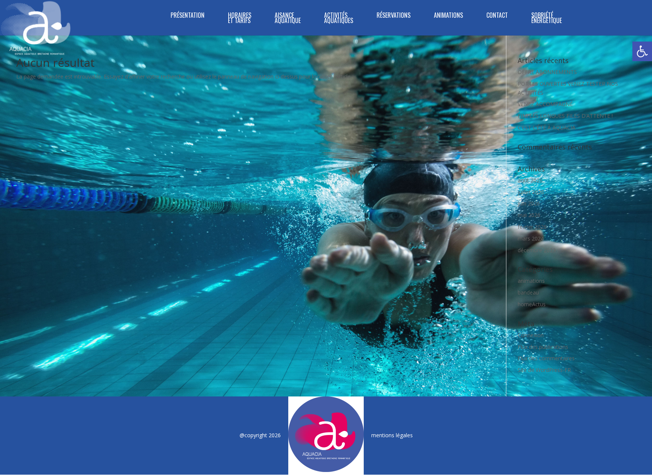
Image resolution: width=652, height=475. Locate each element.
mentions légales (392, 435)
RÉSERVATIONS (394, 16)
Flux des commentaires (546, 358)
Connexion (531, 335)
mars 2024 (531, 238)
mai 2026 (529, 215)
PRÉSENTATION (188, 16)
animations (531, 280)
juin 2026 (529, 203)
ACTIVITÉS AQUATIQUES (338, 18)
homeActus (532, 304)
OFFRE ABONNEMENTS (547, 72)
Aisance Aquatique (288, 18)
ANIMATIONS (448, 16)
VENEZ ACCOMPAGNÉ (545, 104)
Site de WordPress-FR (544, 369)
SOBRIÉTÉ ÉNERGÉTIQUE (546, 18)
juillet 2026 (531, 192)
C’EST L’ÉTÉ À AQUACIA (546, 127)
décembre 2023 (537, 250)
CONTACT (497, 16)
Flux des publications (543, 346)
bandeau (528, 292)
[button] (642, 51)
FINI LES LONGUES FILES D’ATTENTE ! (565, 115)
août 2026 (530, 180)
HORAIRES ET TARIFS (239, 18)
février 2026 (532, 226)
